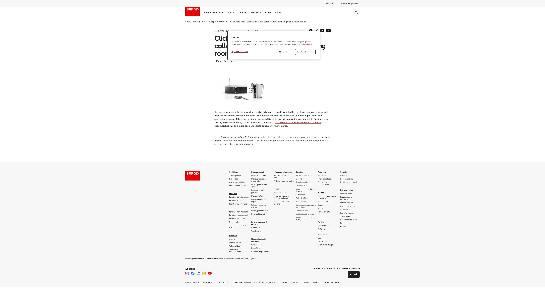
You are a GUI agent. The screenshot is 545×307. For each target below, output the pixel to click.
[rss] (204, 273)
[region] (273, 45)
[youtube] (210, 273)
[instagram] (187, 273)
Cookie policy (306, 44)
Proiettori (233, 194)
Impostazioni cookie (240, 52)
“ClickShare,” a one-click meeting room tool (298, 122)
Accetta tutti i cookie (305, 52)
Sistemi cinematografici (238, 212)
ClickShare (233, 172)
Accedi (353, 274)
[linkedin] (322, 30)
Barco (268, 12)
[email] (328, 30)
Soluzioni (299, 172)
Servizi (276, 189)
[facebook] (192, 273)
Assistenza (256, 12)
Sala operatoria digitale (283, 172)
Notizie (230, 12)
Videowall (233, 236)
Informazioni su (346, 190)
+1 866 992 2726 (245, 259)
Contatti (242, 12)
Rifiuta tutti (283, 52)
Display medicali (257, 172)
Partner (278, 12)
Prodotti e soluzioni (213, 12)
